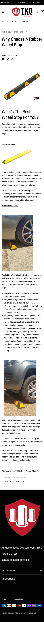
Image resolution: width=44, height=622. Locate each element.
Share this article (10, 55)
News (8, 22)
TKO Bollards (8, 482)
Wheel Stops (20, 482)
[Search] (37, 12)
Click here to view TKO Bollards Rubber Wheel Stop (21, 471)
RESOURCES (8, 578)
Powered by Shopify (30, 613)
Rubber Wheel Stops (20, 478)
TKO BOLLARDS (10, 570)
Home (3, 22)
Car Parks (7, 478)
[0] (40, 12)
